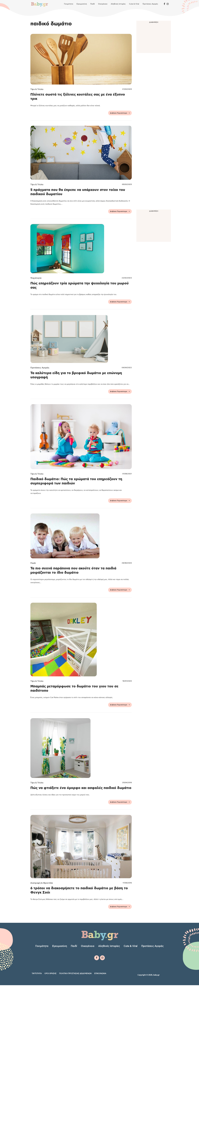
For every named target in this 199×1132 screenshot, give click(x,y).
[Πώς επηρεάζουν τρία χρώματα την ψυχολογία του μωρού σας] (81, 248)
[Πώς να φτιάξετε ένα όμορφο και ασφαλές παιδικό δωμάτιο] (81, 748)
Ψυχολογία (35, 278)
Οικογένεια (102, 4)
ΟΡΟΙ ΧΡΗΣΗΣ (50, 973)
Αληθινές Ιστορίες (118, 4)
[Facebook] (164, 4)
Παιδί (92, 4)
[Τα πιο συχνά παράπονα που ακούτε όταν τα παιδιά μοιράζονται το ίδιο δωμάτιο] (81, 535)
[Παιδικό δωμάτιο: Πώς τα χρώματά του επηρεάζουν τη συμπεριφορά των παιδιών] (81, 436)
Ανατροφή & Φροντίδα (41, 883)
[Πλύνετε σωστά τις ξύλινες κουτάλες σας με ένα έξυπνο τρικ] (81, 59)
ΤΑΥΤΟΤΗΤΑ (37, 973)
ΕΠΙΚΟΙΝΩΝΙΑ (100, 973)
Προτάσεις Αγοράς (150, 4)
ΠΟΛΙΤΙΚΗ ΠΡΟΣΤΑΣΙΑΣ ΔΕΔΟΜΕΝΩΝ (75, 973)
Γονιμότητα (68, 4)
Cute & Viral (134, 4)
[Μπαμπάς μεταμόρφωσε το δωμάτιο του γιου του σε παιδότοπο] (81, 639)
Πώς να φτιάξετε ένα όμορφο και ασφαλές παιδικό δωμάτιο (80, 788)
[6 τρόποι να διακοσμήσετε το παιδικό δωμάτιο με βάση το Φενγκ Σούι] (81, 846)
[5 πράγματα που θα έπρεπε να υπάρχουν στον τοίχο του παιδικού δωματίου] (81, 153)
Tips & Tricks (36, 89)
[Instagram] (168, 4)
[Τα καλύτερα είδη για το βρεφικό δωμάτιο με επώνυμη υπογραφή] (81, 339)
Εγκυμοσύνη (82, 4)
